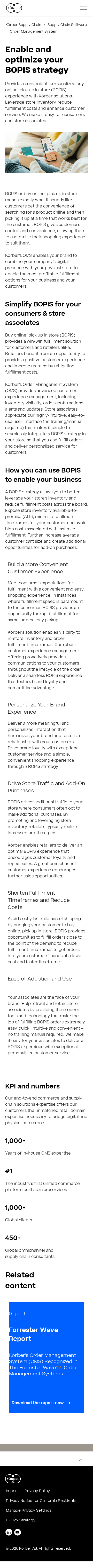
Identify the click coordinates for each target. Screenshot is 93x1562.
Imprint (12, 1491)
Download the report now (38, 1403)
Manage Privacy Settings (29, 1511)
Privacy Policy (37, 1491)
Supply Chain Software (67, 25)
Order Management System (33, 32)
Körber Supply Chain (23, 25)
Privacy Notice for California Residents (41, 1501)
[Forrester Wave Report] (46, 1357)
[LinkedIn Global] (8, 1532)
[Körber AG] (41, 8)
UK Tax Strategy (20, 1520)
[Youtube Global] (17, 1532)
